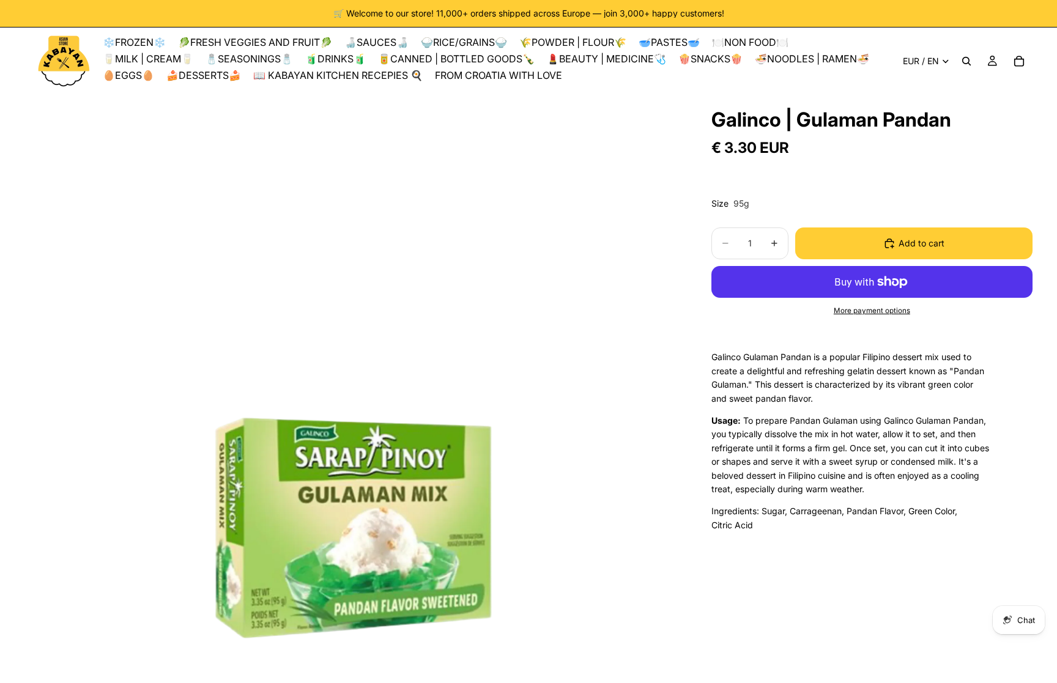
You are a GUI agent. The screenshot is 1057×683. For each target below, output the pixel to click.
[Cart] (1019, 61)
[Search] (966, 61)
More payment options (872, 310)
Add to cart (921, 243)
